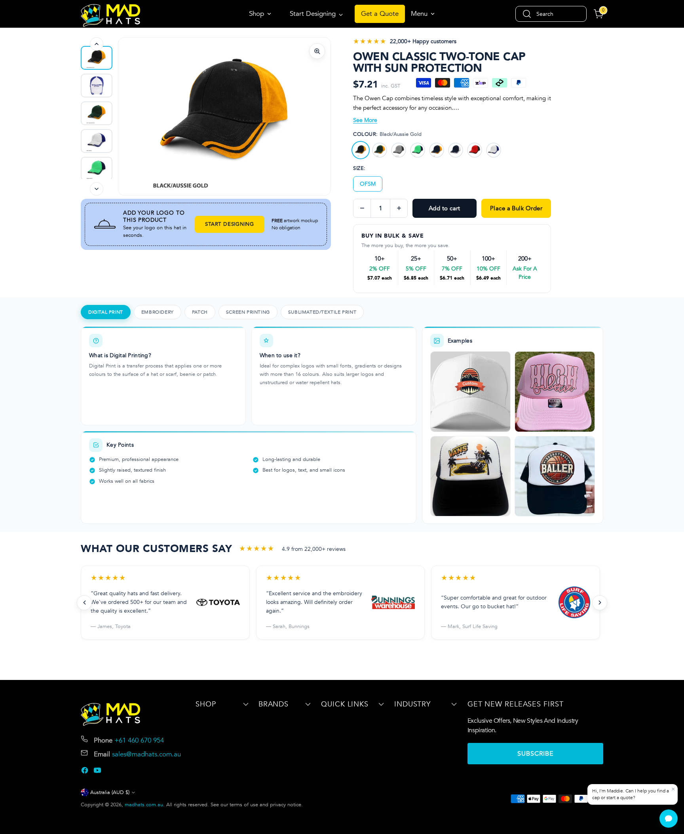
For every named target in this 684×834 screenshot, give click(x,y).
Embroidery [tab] (157, 312)
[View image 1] (96, 85)
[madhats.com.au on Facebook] (85, 771)
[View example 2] (555, 391)
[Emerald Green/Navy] (417, 150)
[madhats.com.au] (110, 15)
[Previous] (96, 44)
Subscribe (535, 753)
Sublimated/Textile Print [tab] (322, 312)
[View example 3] (470, 476)
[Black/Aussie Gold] (360, 150)
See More (365, 120)
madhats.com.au (144, 804)
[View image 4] (96, 169)
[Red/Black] (474, 150)
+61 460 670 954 (139, 740)
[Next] (96, 189)
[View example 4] (555, 476)
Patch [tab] (200, 312)
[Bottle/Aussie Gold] (379, 150)
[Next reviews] (599, 602)
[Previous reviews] (84, 602)
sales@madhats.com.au (146, 754)
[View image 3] (96, 141)
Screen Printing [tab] (248, 312)
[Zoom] (317, 51)
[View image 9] (96, 58)
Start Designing (229, 224)
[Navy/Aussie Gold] (436, 150)
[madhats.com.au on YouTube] (98, 771)
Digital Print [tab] (105, 312)
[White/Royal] (493, 150)
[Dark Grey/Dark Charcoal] (398, 150)
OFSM (368, 184)
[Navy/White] (455, 150)
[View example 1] (470, 391)
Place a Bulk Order (516, 208)
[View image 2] (96, 113)
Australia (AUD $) (109, 792)
